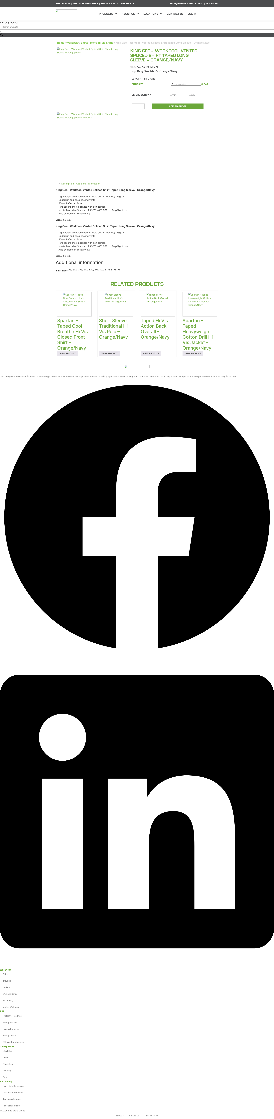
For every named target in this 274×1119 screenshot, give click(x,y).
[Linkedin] (137, 967)
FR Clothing (8, 1000)
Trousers (7, 981)
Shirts (84, 42)
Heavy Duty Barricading (13, 1086)
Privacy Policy (151, 1116)
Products (106, 13)
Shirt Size (137, 84)
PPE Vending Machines (13, 1042)
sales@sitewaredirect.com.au (186, 3)
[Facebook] (137, 653)
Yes (174, 95)
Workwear (72, 42)
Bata (5, 1077)
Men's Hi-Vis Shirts (101, 42)
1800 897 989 (212, 3)
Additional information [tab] (88, 183)
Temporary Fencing (12, 1099)
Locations (150, 13)
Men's (154, 71)
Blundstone (8, 1064)
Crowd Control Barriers (13, 1092)
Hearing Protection (11, 1029)
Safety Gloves (9, 1035)
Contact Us (175, 13)
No (193, 95)
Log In (192, 13)
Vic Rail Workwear (11, 1007)
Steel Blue (7, 1051)
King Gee (143, 71)
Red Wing (7, 1071)
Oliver (5, 1057)
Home (60, 42)
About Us (128, 13)
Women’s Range (10, 994)
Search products (9, 22)
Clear (204, 84)
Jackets (6, 987)
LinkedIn (120, 1116)
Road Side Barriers (11, 1106)
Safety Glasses (10, 1022)
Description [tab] (67, 183)
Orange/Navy (168, 71)
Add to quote (178, 106)
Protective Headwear (12, 1016)
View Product (68, 353)
